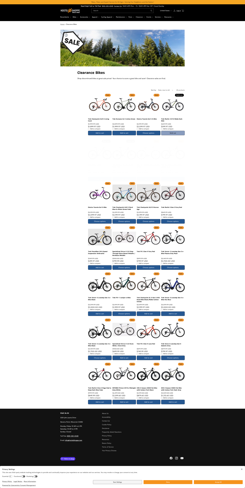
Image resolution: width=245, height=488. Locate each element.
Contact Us (118, 6)
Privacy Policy (107, 436)
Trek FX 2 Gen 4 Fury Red (146, 252)
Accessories (84, 17)
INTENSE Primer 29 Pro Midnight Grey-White (124, 389)
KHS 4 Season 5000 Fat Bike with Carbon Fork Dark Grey (171, 389)
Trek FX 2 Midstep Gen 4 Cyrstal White (148, 166)
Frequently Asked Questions (112, 432)
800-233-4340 (107, 6)
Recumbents (64, 17)
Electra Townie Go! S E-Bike (147, 119)
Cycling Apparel (106, 17)
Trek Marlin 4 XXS (94, 165)
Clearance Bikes (71, 24)
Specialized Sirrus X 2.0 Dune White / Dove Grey (123, 345)
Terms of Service (108, 447)
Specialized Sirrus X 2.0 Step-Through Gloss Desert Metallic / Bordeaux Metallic (123, 254)
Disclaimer (105, 428)
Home (62, 24)
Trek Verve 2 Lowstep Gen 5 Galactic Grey (171, 345)
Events (149, 17)
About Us (105, 413)
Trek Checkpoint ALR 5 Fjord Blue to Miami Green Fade (122, 208)
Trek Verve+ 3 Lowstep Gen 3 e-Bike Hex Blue (172, 299)
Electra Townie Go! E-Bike (97, 207)
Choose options (148, 133)
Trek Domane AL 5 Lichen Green (123, 119)
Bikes (74, 17)
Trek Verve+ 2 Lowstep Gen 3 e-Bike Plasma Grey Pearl (172, 253)
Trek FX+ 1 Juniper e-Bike (121, 298)
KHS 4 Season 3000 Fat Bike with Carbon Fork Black (147, 389)
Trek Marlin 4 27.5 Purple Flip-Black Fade (123, 166)
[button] (65, 18)
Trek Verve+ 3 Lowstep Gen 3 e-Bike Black (99, 299)
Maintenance (120, 17)
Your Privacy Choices (109, 451)
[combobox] (122, 11)
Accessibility (106, 417)
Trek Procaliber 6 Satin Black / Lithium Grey (172, 166)
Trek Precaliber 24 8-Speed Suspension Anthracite (97, 253)
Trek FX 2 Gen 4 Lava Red (146, 344)
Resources (168, 17)
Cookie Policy (106, 425)
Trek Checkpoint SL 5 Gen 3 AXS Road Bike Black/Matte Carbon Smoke (148, 300)
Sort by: (153, 90)
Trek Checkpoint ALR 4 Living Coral (98, 120)
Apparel (94, 17)
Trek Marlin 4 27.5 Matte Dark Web (171, 120)
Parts (130, 17)
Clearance (139, 17)
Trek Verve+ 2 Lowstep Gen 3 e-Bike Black (99, 345)
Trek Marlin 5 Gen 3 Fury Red (171, 207)
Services (158, 17)
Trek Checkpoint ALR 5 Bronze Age (148, 208)
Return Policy (106, 443)
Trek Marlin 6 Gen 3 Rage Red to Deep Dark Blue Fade (99, 389)
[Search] (151, 11)
